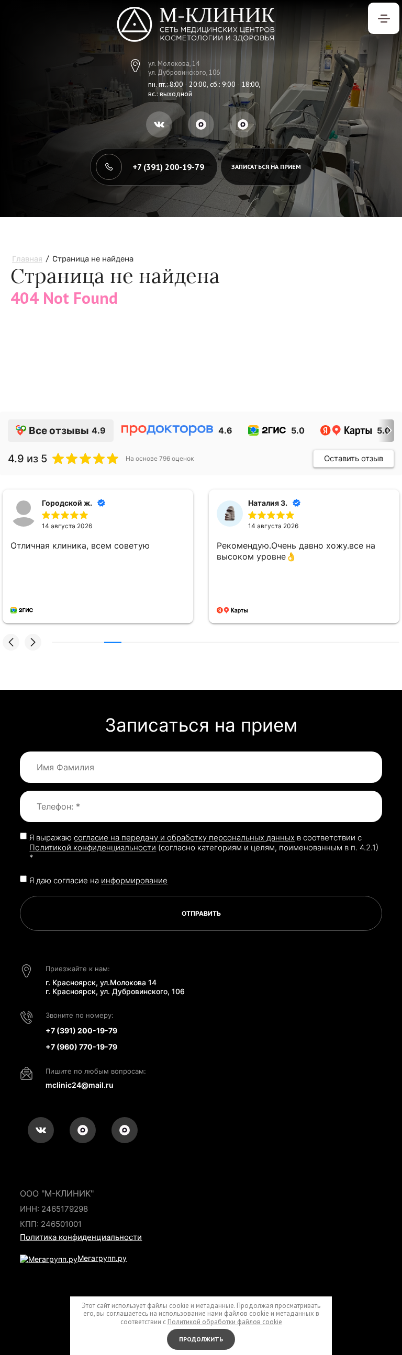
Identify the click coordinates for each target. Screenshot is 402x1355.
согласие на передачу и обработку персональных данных (184, 837)
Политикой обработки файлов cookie (225, 1321)
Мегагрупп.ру (102, 1258)
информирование (134, 880)
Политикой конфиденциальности (92, 847)
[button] (266, 167)
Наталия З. (267, 502)
